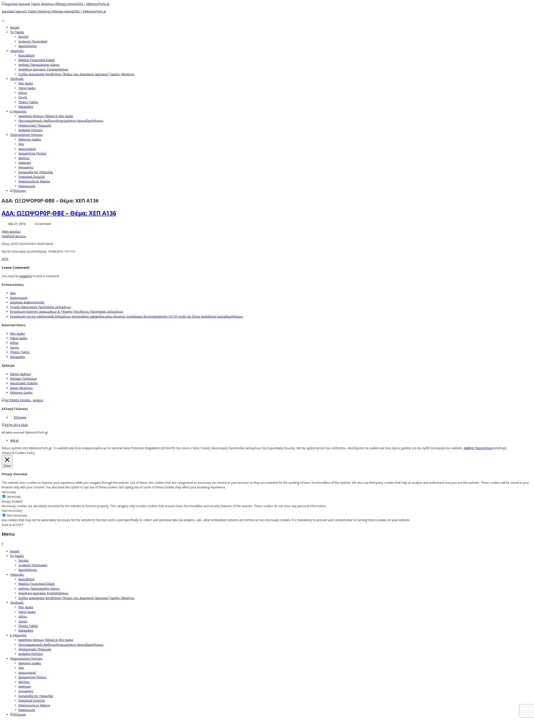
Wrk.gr (14, 440)
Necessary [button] (9, 492)
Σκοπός (23, 37)
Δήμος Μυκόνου (21, 388)
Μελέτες (24, 158)
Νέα (21, 144)
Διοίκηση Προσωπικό (32, 41)
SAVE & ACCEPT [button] (13, 525)
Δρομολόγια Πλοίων (32, 153)
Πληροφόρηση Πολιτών (26, 135)
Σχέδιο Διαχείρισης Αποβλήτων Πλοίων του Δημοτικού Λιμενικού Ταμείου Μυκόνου (76, 74)
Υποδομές (17, 79)
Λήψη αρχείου (11, 232)
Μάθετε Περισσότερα (478, 448)
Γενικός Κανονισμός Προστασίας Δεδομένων (40, 307)
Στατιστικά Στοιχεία (31, 177)
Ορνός (22, 97)
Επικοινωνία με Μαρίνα (34, 181)
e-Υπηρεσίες (18, 111)
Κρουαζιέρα (26, 55)
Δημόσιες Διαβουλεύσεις (27, 302)
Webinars (24, 163)
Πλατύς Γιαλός (28, 102)
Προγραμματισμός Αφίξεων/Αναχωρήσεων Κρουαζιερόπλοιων (60, 121)
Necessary (14, 497)
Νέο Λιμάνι (25, 83)
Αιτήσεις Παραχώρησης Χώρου (39, 65)
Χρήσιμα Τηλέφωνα (23, 379)
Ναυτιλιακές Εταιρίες (24, 383)
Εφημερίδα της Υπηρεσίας (35, 172)
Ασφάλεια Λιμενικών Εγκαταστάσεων (43, 69)
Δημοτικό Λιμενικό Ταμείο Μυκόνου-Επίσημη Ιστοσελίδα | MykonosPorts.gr (54, 11)
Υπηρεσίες (17, 51)
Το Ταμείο (17, 32)
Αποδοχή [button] (500, 448)
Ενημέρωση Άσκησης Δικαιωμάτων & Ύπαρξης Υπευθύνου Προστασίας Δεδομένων (66, 312)
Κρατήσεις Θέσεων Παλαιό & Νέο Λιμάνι (45, 116)
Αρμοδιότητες (27, 46)
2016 (5, 259)
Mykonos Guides (29, 139)
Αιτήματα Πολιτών (30, 130)
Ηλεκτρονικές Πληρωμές (34, 125)
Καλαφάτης (25, 107)
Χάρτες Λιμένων (20, 374)
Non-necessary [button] (12, 511)
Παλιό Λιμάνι (27, 88)
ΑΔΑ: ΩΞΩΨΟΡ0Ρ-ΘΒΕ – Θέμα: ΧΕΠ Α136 (59, 213)
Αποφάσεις (25, 167)
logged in (26, 276)
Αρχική (14, 27)
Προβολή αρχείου (14, 236)
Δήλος (22, 93)
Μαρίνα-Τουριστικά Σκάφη (36, 60)
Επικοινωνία (26, 186)
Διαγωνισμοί (27, 149)
